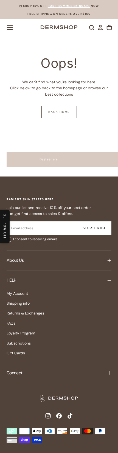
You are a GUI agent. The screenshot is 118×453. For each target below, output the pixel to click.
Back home (59, 111)
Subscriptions (19, 343)
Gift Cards (16, 353)
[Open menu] (10, 27)
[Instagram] (48, 416)
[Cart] (109, 27)
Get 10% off (5, 227)
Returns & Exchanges (25, 313)
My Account (17, 293)
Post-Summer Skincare (69, 6)
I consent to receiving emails (35, 239)
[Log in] (100, 27)
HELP (11, 280)
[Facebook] (59, 416)
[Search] (91, 27)
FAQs (11, 323)
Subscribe (95, 228)
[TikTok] (70, 416)
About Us (15, 260)
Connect (15, 373)
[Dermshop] (59, 398)
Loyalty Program (21, 333)
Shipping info (18, 303)
